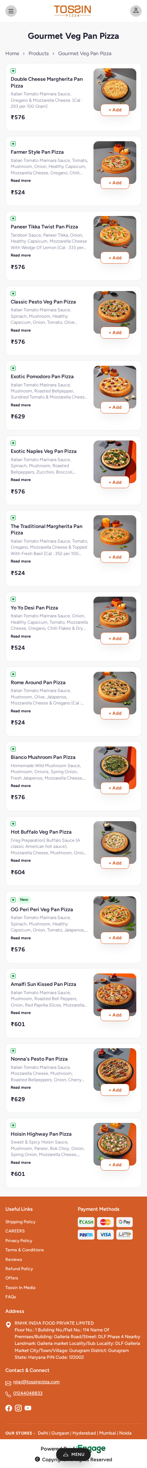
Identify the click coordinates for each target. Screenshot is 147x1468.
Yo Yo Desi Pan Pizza (34, 607)
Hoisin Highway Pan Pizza (41, 1134)
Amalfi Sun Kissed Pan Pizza (43, 984)
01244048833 (27, 1393)
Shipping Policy (20, 1221)
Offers (11, 1278)
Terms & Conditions (24, 1249)
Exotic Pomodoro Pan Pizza (42, 376)
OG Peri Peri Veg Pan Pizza (42, 909)
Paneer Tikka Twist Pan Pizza (44, 226)
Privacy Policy (18, 1240)
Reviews (13, 1259)
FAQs (10, 1296)
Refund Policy (19, 1268)
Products (39, 53)
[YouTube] (28, 1409)
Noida (125, 1433)
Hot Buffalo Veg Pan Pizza (41, 832)
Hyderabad (84, 1433)
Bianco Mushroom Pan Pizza (43, 757)
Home (12, 53)
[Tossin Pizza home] (73, 11)
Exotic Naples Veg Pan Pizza (44, 451)
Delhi (43, 1433)
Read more (21, 180)
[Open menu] (11, 11)
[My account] (136, 11)
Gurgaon (60, 1433)
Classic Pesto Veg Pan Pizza (43, 302)
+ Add (115, 109)
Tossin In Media (20, 1287)
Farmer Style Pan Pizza (37, 152)
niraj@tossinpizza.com (36, 1381)
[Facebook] (8, 1409)
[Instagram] (18, 1409)
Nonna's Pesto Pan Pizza (39, 1059)
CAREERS (15, 1231)
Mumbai (107, 1433)
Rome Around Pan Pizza (38, 682)
